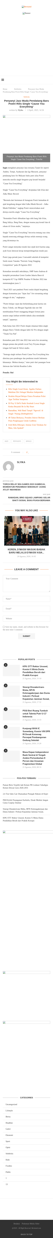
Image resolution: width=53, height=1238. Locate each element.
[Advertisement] (26, 47)
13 (7, 1184)
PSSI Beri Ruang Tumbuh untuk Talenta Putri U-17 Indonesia (35, 713)
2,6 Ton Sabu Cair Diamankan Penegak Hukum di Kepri (25, 794)
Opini (8, 1147)
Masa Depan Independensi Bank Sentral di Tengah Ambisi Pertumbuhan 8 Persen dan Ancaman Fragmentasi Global (36, 758)
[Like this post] (28, 452)
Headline (9, 1123)
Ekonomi (9, 1135)
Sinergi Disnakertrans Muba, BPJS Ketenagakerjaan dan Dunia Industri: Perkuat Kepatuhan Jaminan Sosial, (36, 693)
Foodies (9, 1166)
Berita (8, 1117)
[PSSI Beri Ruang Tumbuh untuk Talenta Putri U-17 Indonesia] (11, 714)
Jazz (6, 441)
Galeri (8, 1129)
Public (8, 1172)
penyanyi (17, 441)
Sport (8, 1141)
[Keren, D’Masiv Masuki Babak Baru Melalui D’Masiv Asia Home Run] (26, 531)
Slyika (20, 110)
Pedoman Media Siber (30, 1224)
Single (29, 441)
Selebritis (17, 89)
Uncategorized (11, 1104)
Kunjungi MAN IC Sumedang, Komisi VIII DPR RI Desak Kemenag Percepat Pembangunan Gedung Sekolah (36, 734)
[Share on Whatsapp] (37, 452)
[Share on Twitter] (34, 452)
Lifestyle (9, 1111)
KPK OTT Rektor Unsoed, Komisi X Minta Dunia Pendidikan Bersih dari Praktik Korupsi (35, 670)
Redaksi (17, 1224)
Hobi (8, 1160)
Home (5, 89)
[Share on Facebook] (31, 452)
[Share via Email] (40, 452)
